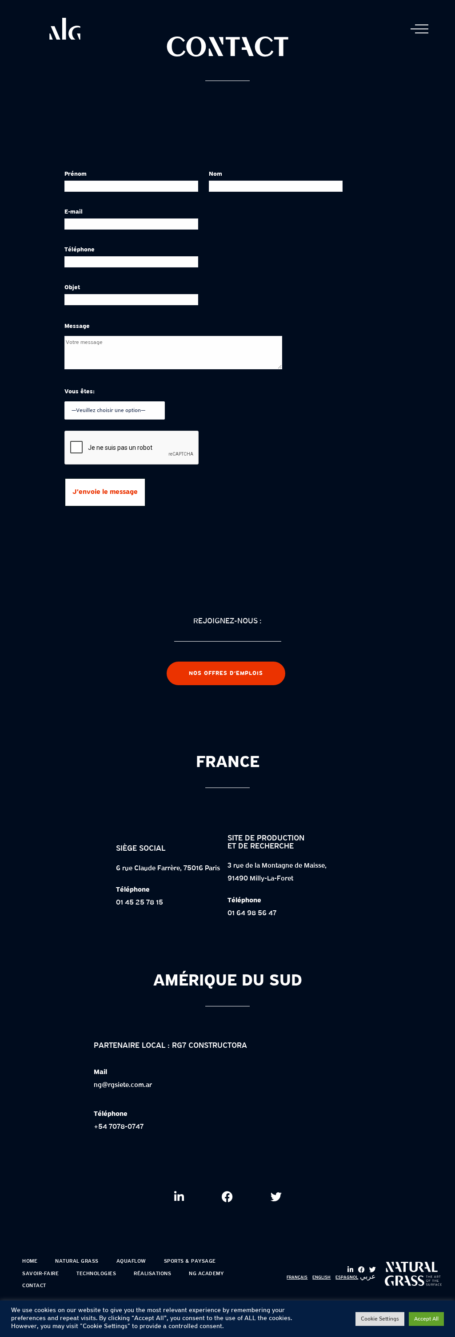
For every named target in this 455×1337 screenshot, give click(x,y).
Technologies (96, 1273)
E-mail (73, 212)
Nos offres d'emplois (226, 673)
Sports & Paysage (190, 1261)
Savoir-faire (40, 1273)
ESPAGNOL (346, 1277)
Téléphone (79, 249)
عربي (368, 1276)
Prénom (75, 174)
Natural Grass (77, 1261)
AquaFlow (131, 1261)
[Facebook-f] (361, 1269)
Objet (72, 287)
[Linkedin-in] (350, 1269)
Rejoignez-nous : (227, 621)
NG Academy (206, 1273)
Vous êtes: (79, 391)
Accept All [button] (426, 1319)
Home (29, 1261)
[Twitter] (372, 1269)
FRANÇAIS (297, 1277)
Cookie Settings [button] (380, 1319)
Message (77, 326)
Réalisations (152, 1273)
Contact (34, 1286)
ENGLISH (321, 1277)
